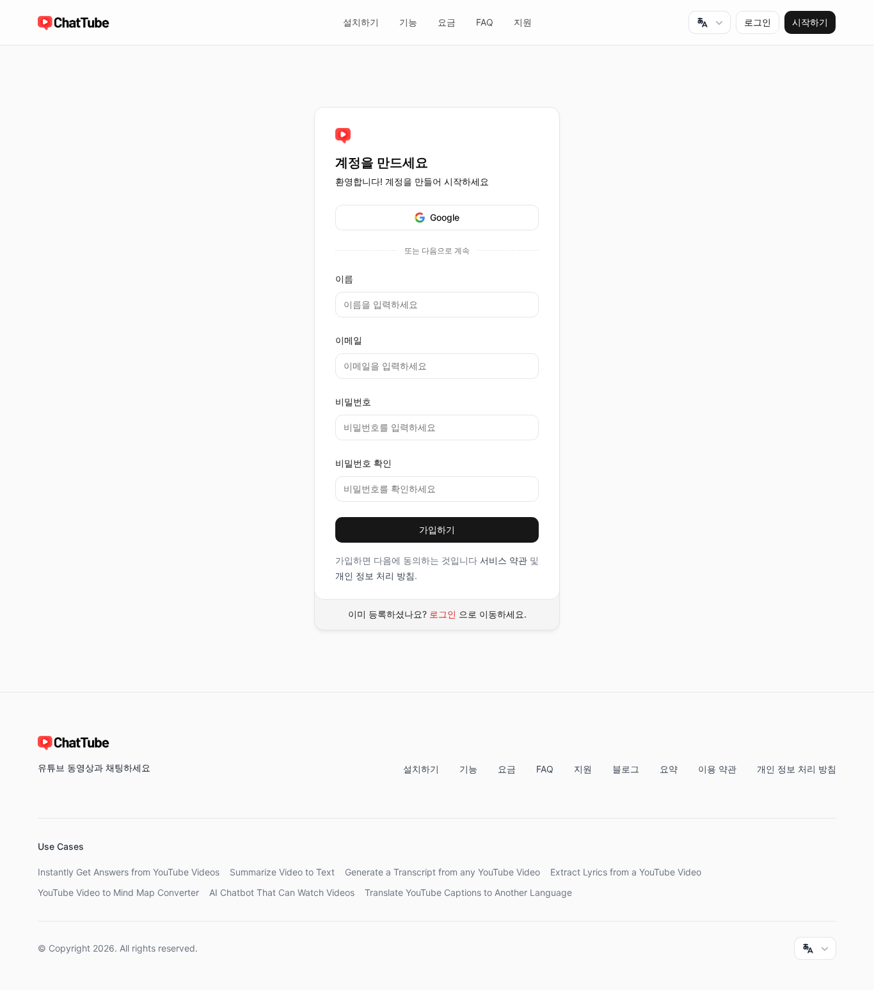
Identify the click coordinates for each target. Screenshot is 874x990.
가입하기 (437, 529)
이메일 (348, 340)
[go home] (343, 135)
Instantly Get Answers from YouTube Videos (128, 871)
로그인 (442, 614)
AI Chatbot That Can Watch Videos (281, 892)
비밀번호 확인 (363, 463)
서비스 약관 (503, 560)
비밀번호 (353, 401)
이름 (344, 278)
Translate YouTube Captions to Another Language (468, 892)
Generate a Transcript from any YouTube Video (442, 871)
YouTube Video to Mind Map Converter (118, 892)
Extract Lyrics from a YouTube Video (625, 871)
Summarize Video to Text (282, 871)
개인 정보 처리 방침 (375, 575)
